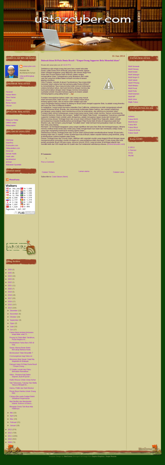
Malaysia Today (12, 120)
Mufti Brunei (132, 122)
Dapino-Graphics (98, 456)
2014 (10, 308)
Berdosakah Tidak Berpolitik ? (21, 353)
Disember (14, 311)
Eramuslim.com (12, 145)
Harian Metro (11, 95)
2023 (10, 279)
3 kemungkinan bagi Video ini (21, 356)
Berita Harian (11, 103)
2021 (10, 285)
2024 (10, 276)
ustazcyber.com (29, 66)
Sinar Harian (11, 97)
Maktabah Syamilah (13, 165)
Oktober (13, 317)
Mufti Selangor (133, 75)
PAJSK (131, 156)
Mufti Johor (132, 99)
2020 (10, 289)
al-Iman (9, 162)
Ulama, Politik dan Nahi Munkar (22, 388)
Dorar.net (9, 151)
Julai (12, 326)
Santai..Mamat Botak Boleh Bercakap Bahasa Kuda (20, 349)
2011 (10, 436)
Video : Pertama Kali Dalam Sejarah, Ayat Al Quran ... (20, 376)
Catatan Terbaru (48, 172)
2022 (10, 282)
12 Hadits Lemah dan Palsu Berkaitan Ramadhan (20, 370)
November (14, 314)
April (12, 416)
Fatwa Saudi (133, 133)
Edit (95, 44)
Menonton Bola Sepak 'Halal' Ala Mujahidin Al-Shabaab (22, 360)
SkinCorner (68, 456)
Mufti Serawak (133, 66)
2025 (10, 273)
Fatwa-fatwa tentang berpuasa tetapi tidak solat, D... (21, 333)
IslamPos (9, 143)
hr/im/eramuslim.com (116, 144)
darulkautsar (11, 159)
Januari (13, 425)
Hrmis (130, 153)
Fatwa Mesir (133, 127)
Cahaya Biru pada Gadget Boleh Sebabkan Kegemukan (22, 397)
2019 (10, 292)
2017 (10, 298)
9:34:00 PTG (66, 65)
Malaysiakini (10, 125)
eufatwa (131, 116)
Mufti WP (131, 96)
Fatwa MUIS (133, 119)
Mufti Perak (132, 88)
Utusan (9, 106)
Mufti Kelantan (133, 94)
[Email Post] (41, 150)
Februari (13, 422)
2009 (10, 442)
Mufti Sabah (132, 80)
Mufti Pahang (133, 69)
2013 (10, 429)
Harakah (9, 92)
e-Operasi (132, 150)
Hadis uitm (10, 156)
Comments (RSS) (79, 44)
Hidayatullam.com (13, 148)
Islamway (9, 140)
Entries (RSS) (60, 44)
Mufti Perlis (132, 91)
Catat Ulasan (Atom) (60, 177)
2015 (10, 305)
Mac (12, 419)
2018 (10, 295)
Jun (11, 330)
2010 (10, 439)
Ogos (12, 323)
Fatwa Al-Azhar (134, 130)
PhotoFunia (14, 180)
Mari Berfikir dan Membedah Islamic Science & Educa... (21, 402)
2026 (10, 270)
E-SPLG (131, 147)
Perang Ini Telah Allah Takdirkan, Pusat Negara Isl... (22, 338)
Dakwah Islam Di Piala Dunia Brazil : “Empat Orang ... (23, 365)
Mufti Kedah (132, 72)
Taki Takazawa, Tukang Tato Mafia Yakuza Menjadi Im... (23, 384)
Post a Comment (47, 162)
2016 (10, 301)
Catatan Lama (118, 172)
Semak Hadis (11, 154)
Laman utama (84, 171)
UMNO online (11, 123)
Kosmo (8, 100)
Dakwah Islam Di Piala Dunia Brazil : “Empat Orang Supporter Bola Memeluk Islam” (80, 60)
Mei (11, 413)
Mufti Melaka (133, 86)
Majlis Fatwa (133, 102)
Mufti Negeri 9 (133, 77)
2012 (10, 433)
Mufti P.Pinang (133, 83)
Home (46, 44)
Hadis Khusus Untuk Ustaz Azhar (23, 380)
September (14, 320)
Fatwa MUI (132, 125)
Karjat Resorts (111, 456)
